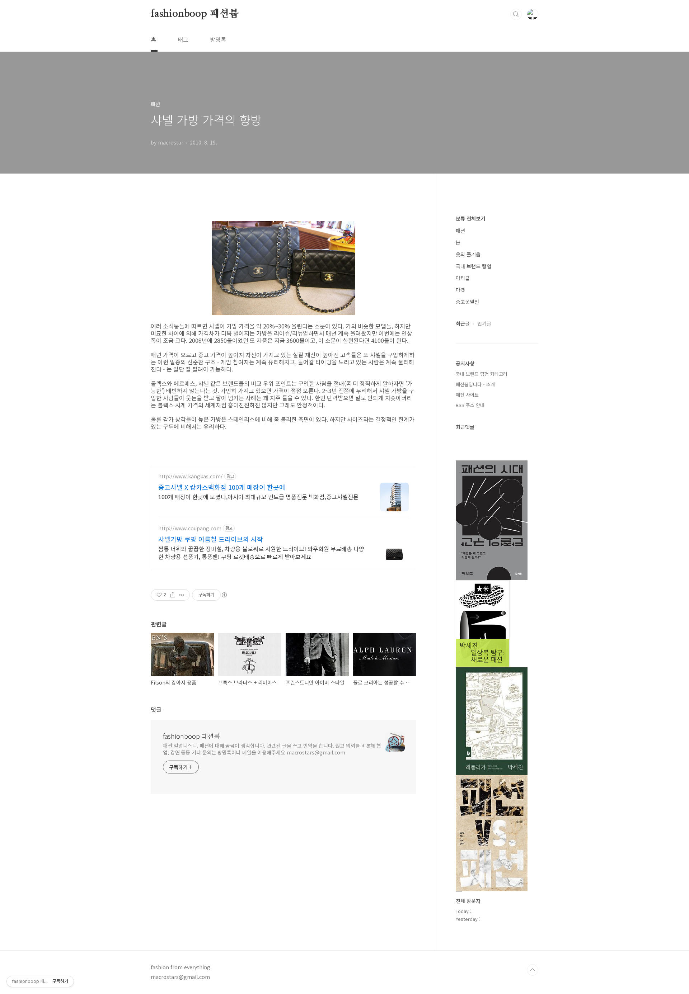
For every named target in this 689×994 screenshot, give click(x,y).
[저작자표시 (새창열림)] (224, 595)
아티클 (463, 277)
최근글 (463, 323)
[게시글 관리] (181, 595)
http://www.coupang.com (189, 528)
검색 (516, 14)
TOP (532, 970)
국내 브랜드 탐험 (473, 266)
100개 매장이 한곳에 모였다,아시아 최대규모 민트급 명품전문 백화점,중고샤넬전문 (258, 496)
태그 (183, 39)
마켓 (460, 289)
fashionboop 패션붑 (195, 14)
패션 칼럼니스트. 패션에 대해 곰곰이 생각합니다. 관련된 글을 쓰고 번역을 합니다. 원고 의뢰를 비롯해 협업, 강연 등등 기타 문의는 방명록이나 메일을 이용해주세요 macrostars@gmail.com (272, 749)
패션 (460, 230)
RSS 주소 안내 (470, 405)
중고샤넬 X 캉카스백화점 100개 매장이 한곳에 (221, 487)
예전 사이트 (467, 394)
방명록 (218, 39)
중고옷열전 (467, 301)
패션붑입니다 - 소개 (475, 384)
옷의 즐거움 (468, 254)
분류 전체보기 (470, 218)
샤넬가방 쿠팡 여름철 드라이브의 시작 (210, 539)
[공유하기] (172, 595)
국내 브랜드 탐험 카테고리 (481, 373)
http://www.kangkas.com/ (190, 476)
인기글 (484, 323)
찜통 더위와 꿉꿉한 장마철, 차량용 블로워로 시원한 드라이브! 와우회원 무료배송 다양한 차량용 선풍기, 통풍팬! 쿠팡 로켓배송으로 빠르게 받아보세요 (261, 552)
